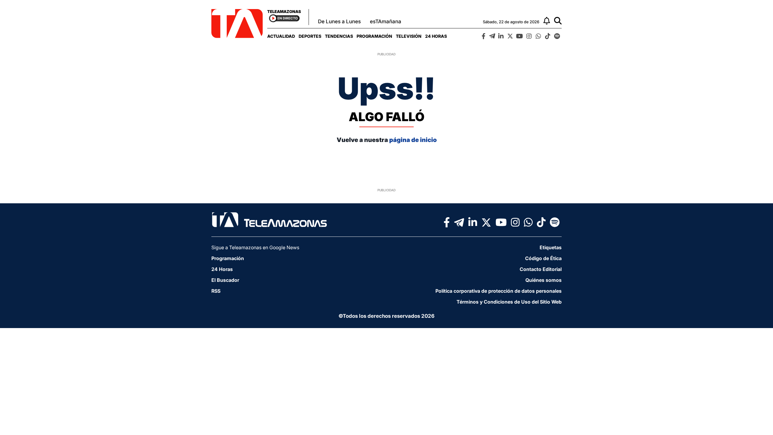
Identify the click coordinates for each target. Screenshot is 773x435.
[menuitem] (281, 36)
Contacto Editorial (541, 269)
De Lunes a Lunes (339, 21)
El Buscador (225, 280)
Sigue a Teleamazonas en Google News (255, 247)
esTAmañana (385, 21)
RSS (215, 291)
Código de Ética (543, 258)
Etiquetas (551, 247)
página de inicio (413, 139)
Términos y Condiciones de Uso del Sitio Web (509, 302)
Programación (374, 36)
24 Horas (436, 36)
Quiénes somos (543, 280)
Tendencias (339, 36)
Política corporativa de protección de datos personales (498, 291)
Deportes (310, 36)
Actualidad (281, 36)
